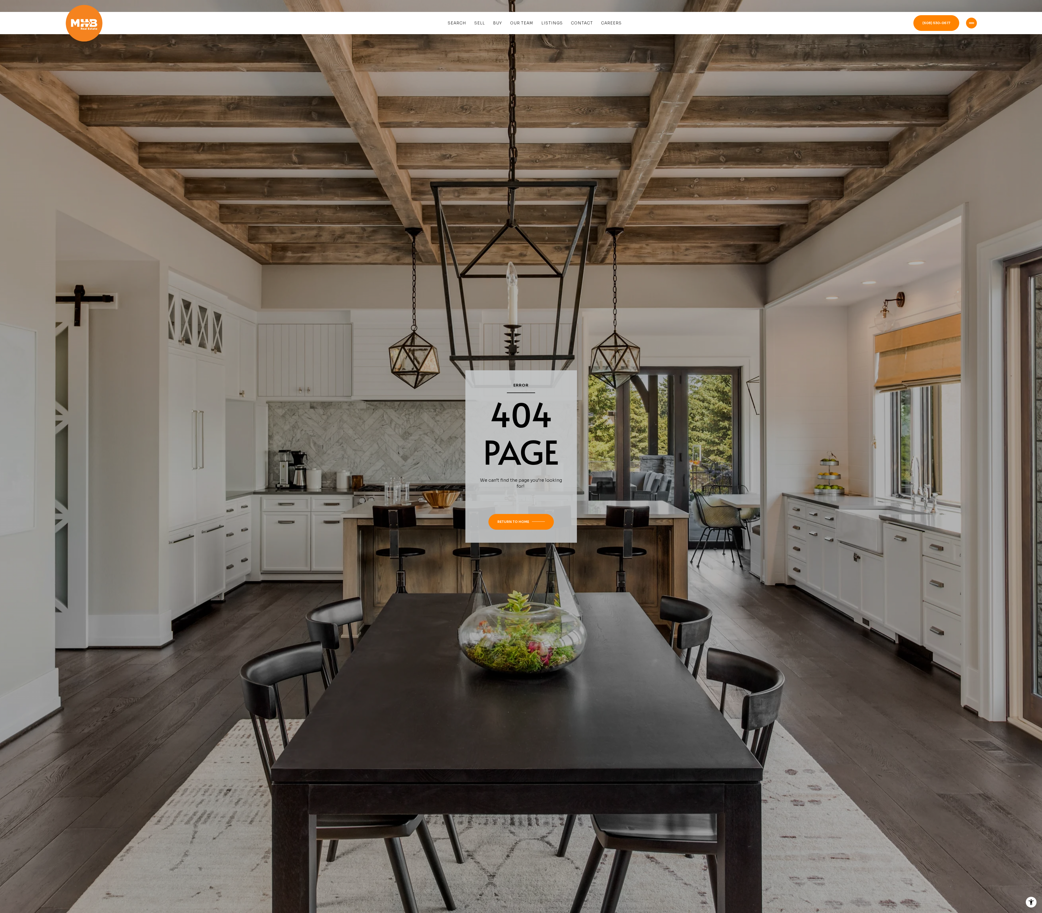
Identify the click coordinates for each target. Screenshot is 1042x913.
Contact (582, 23)
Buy (497, 23)
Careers (611, 23)
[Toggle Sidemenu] (971, 23)
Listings (552, 23)
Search (457, 23)
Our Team (521, 23)
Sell (479, 23)
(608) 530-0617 (936, 23)
